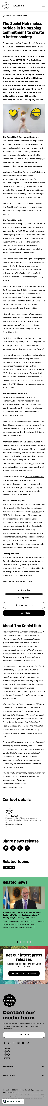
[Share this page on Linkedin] (20, 848)
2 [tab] (21, 942)
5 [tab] (30, 942)
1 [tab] (17, 942)
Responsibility (9, 867)
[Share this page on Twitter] (13, 848)
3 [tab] (24, 942)
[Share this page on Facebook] (27, 848)
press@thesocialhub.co (13, 824)
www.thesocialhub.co (12, 787)
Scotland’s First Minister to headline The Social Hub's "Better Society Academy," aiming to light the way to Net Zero (22, 915)
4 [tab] (27, 942)
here (30, 581)
